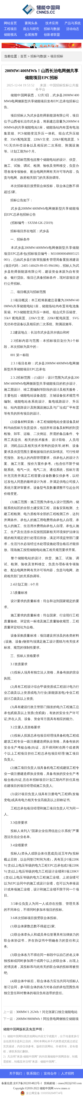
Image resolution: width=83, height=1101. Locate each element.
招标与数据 (52, 29)
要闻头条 (31, 23)
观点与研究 (31, 29)
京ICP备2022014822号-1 (27, 1083)
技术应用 (51, 23)
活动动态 (72, 29)
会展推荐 (31, 34)
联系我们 (33, 1073)
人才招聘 (67, 1073)
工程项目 (10, 29)
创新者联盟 (52, 34)
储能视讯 (10, 34)
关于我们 (15, 1073)
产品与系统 (73, 23)
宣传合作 (50, 1073)
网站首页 (10, 23)
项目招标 (56, 56)
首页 (23, 56)
